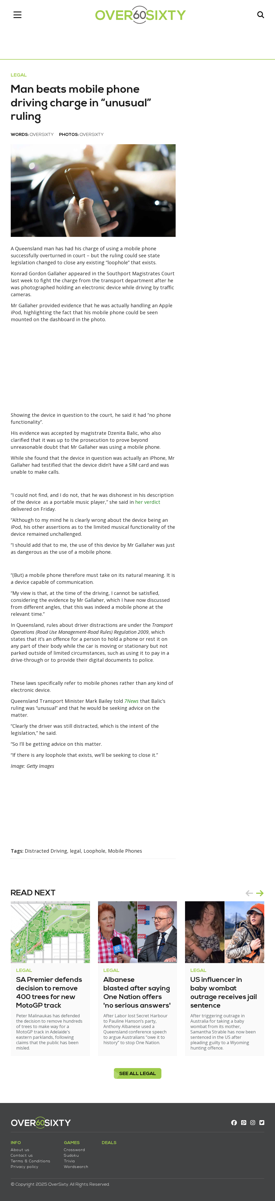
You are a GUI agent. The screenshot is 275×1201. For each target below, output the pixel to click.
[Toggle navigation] (17, 14)
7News (131, 701)
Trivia (69, 1161)
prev (249, 893)
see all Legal (137, 1073)
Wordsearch (76, 1167)
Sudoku (71, 1156)
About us (20, 1150)
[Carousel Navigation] (254, 893)
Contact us (22, 1156)
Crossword (74, 1150)
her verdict (147, 502)
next (260, 893)
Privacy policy (24, 1167)
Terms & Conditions (30, 1161)
